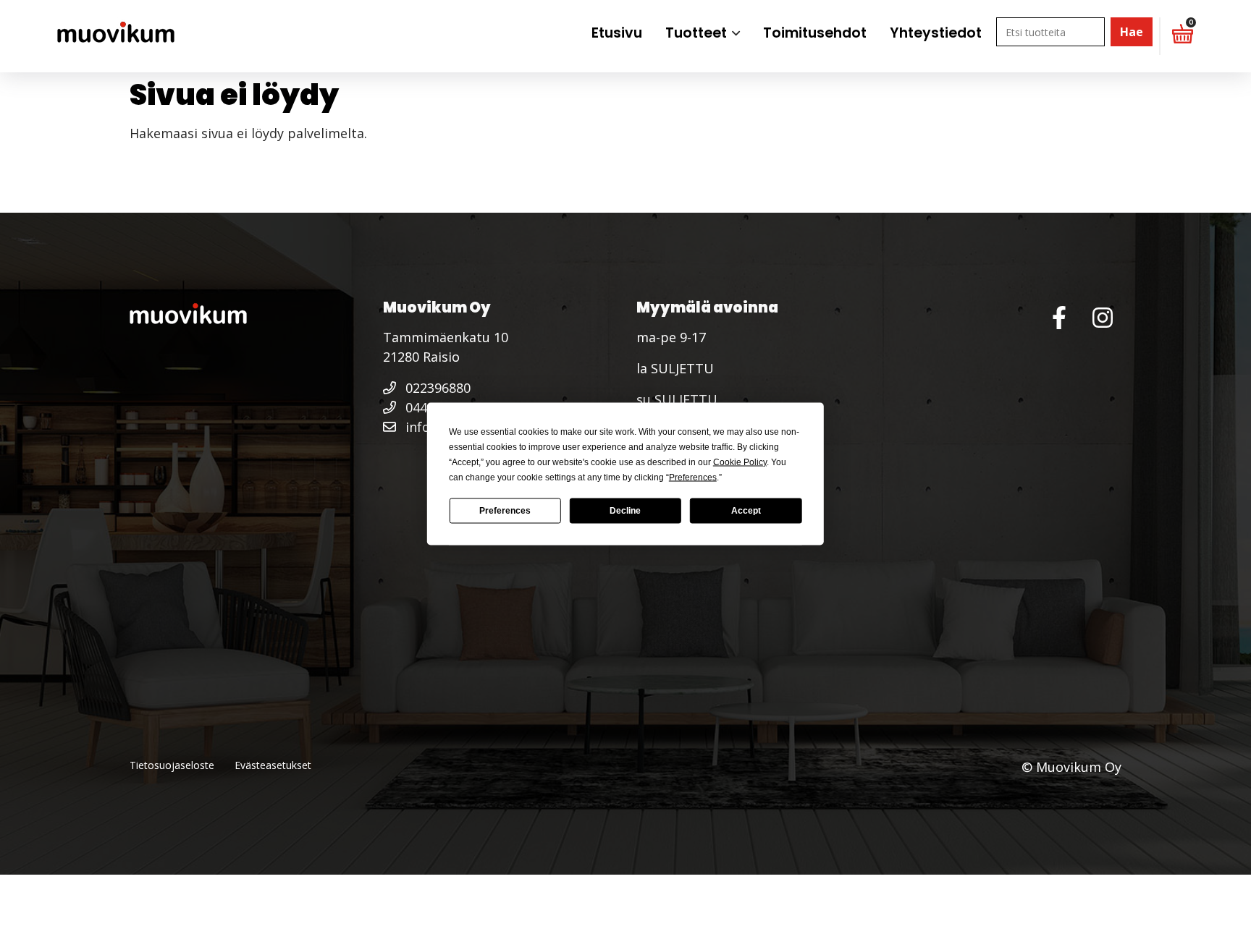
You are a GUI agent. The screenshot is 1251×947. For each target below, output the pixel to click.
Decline (625, 511)
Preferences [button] (693, 477)
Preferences (505, 511)
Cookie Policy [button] (740, 461)
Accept (746, 511)
